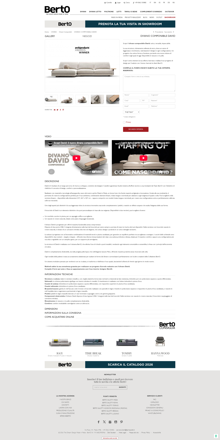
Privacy (128, 122)
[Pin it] (63, 110)
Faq (154, 399)
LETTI (119, 12)
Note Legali (122, 433)
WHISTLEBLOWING (154, 413)
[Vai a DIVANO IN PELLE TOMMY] (127, 342)
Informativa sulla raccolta (110, 438)
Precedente (159, 32)
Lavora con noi (65, 408)
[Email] (54, 110)
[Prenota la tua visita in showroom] (110, 25)
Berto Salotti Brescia (110, 411)
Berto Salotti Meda (110, 400)
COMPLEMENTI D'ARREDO (151, 12)
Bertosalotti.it (57, 10)
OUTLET (159, 17)
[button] (110, 136)
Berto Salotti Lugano (110, 414)
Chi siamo (65, 402)
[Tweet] (57, 110)
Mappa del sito (134, 433)
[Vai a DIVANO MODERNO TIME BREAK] (93, 342)
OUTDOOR (169, 12)
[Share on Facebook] (60, 110)
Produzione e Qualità (65, 411)
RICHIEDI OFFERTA (136, 129)
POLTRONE (109, 12)
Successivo (168, 32)
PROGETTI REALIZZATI (133, 17)
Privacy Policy (146, 433)
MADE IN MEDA (116, 17)
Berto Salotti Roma (110, 403)
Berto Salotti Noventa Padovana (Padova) (110, 408)
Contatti (65, 405)
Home (47, 32)
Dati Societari (111, 433)
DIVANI (83, 12)
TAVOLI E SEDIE (130, 12)
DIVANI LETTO (95, 12)
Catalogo (155, 402)
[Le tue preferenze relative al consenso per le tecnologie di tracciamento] (216, 436)
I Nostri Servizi (65, 399)
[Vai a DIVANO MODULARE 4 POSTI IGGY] (60, 342)
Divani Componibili (65, 32)
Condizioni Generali (154, 408)
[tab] (64, 37)
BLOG (145, 17)
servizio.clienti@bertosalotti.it (125, 430)
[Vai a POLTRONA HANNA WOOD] (160, 342)
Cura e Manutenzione (65, 413)
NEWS (152, 17)
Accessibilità (157, 433)
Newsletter (155, 405)
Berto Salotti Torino (110, 405)
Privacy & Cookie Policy (154, 411)
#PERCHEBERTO (65, 416)
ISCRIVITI (122, 387)
